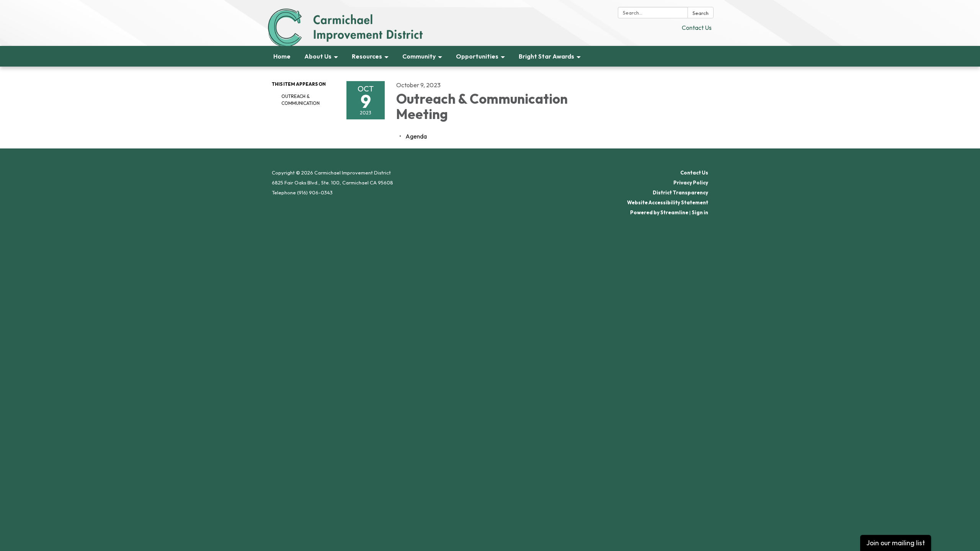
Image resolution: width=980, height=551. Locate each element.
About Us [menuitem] (318, 56)
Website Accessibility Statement (667, 202)
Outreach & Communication (300, 99)
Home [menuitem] (282, 56)
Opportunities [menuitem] (477, 56)
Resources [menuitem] (367, 56)
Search (701, 13)
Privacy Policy (690, 182)
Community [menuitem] (419, 56)
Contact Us (697, 27)
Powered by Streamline (659, 212)
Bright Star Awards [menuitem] (546, 56)
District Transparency (680, 192)
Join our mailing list (895, 542)
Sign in (700, 212)
